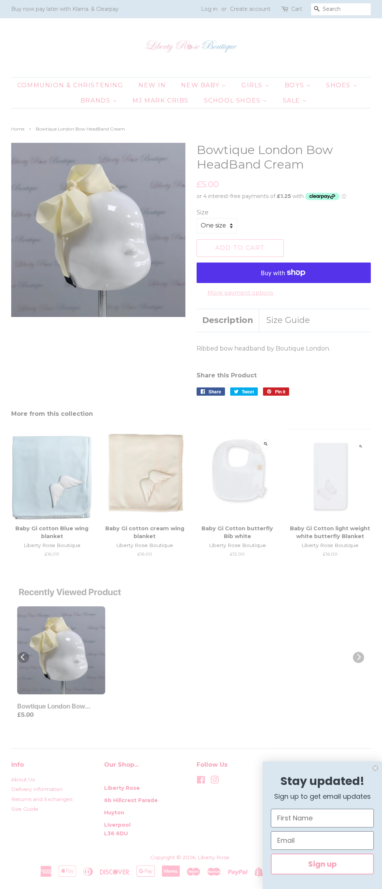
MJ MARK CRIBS (160, 100)
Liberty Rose (214, 857)
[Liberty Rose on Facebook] (201, 781)
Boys (295, 85)
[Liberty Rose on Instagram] (214, 781)
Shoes (339, 85)
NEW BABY (201, 85)
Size (203, 212)
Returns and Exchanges (41, 799)
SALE (293, 100)
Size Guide (288, 320)
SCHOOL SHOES (233, 100)
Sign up (322, 864)
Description (227, 320)
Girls (253, 85)
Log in (209, 9)
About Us (23, 779)
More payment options (240, 292)
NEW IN (152, 85)
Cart (296, 9)
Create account (250, 9)
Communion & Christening (70, 85)
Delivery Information (37, 789)
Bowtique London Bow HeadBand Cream (51, 706)
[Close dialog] (375, 768)
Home (17, 129)
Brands (97, 100)
